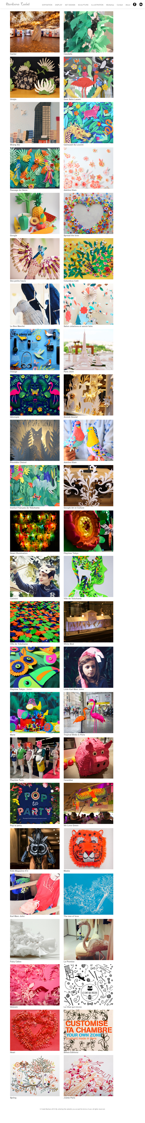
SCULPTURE (83, 5)
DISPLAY (58, 5)
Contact (120, 5)
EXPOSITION (47, 5)
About (128, 5)
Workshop (110, 5)
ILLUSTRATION (97, 5)
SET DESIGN (70, 5)
